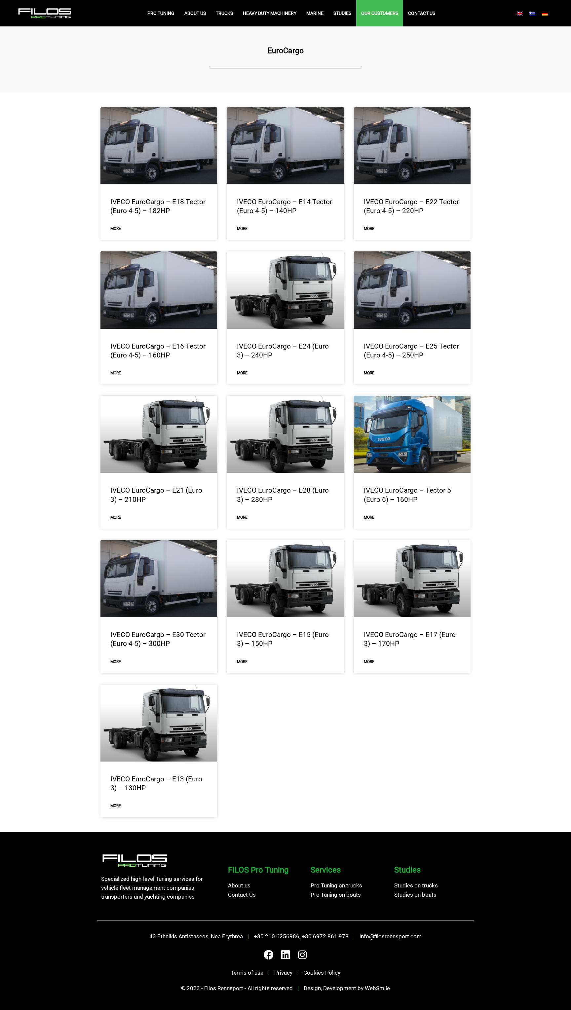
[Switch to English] (520, 13)
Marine (315, 13)
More (115, 228)
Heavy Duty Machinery (269, 13)
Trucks (224, 13)
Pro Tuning (160, 13)
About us (195, 13)
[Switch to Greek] (532, 13)
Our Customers (379, 13)
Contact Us (421, 13)
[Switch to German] (545, 13)
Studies (342, 13)
